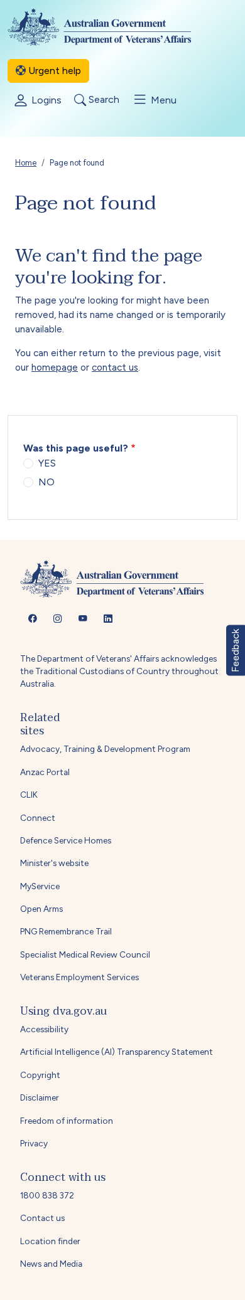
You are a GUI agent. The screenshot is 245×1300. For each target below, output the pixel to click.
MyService (40, 886)
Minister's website (54, 863)
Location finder (50, 1241)
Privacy (34, 1143)
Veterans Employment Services (79, 977)
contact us (115, 367)
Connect (37, 818)
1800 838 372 (47, 1195)
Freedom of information (66, 1121)
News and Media (51, 1264)
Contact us (42, 1218)
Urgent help (53, 71)
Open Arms (41, 909)
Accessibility (44, 1029)
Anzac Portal (45, 772)
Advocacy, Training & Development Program (105, 749)
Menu (162, 100)
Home (25, 162)
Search (102, 100)
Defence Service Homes (65, 840)
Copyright (40, 1075)
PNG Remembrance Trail (66, 931)
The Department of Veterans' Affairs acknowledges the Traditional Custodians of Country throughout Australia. (119, 671)
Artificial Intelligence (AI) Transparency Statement (116, 1052)
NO (46, 482)
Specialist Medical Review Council (85, 954)
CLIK (29, 795)
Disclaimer (39, 1097)
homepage (54, 367)
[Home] (110, 27)
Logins (45, 100)
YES (47, 463)
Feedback (235, 650)
